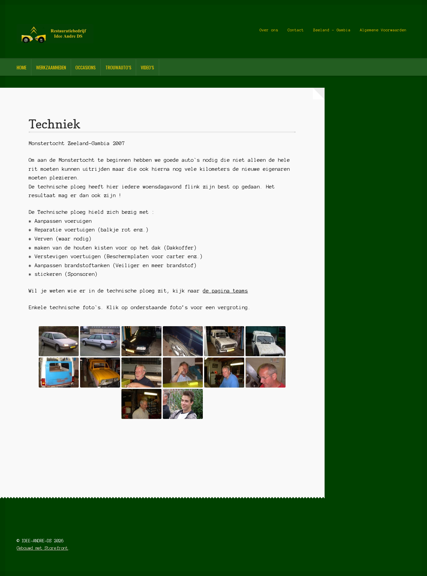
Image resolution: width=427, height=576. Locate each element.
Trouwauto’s (118, 67)
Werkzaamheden (51, 67)
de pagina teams (225, 291)
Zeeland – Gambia (332, 30)
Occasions (85, 67)
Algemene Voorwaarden (383, 30)
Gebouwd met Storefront (42, 548)
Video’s (147, 67)
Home (21, 67)
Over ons (269, 30)
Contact (296, 30)
